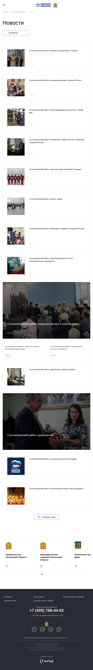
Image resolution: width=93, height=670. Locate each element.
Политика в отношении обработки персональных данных (46, 647)
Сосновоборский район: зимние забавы (46, 199)
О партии (8, 597)
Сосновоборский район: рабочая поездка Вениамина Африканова (22, 347)
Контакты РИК (10, 601)
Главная (6, 12)
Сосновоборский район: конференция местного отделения (66, 347)
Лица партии (39, 597)
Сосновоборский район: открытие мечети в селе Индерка (43, 323)
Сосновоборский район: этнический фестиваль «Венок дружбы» (56, 489)
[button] (44, 574)
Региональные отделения (73, 597)
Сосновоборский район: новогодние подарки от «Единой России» (57, 229)
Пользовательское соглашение (46, 643)
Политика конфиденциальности (46, 645)
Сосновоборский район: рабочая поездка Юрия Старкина (53, 51)
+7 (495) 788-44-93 (46, 610)
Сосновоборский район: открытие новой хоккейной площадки (55, 169)
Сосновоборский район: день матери (30, 435)
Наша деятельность (18, 12)
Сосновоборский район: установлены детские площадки (53, 459)
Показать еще (49, 517)
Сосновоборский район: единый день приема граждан (52, 369)
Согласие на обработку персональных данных (46, 649)
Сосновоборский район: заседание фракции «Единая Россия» (55, 80)
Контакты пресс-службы (43, 601)
